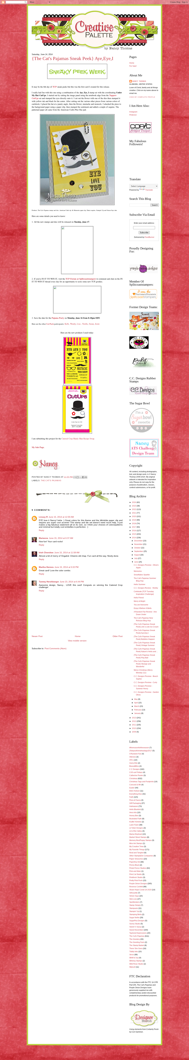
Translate (149, 190)
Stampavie (133, 908)
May (136, 699)
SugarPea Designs (137, 921)
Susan (91, 323)
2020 (134, 516)
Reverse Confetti (136, 887)
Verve (131, 955)
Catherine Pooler (136, 775)
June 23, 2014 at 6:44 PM (72, 582)
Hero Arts (133, 812)
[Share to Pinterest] (85, 477)
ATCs (131, 760)
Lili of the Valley (135, 831)
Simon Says (134, 896)
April (136, 703)
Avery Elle (133, 763)
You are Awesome (141, 605)
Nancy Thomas (139, 81)
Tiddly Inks (133, 952)
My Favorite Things (137, 850)
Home (77, 636)
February (138, 710)
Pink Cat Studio (135, 874)
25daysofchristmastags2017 (140, 751)
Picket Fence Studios (137, 868)
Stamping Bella (135, 914)
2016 (134, 531)
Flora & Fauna (135, 800)
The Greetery (134, 939)
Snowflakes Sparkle (142, 575)
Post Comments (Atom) (55, 648)
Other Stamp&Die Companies (141, 856)
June (136, 562)
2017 (134, 527)
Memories (138, 571)
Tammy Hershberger (49, 582)
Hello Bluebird (135, 809)
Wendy (73, 323)
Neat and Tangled (136, 853)
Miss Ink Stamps (135, 843)
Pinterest (132, 115)
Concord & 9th (135, 785)
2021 (134, 513)
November (138, 544)
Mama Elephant (135, 834)
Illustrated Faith (135, 819)
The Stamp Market (136, 945)
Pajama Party (58, 317)
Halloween (133, 806)
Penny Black (134, 865)
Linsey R (43, 517)
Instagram (133, 112)
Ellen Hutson (134, 791)
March (137, 706)
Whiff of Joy (134, 958)
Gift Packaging (135, 803)
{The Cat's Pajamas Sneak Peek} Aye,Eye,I (72, 58)
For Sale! (133, 66)
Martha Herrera (46, 567)
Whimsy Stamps (135, 961)
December (138, 541)
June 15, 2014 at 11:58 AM (66, 552)
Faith (131, 797)
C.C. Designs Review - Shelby (146, 588)
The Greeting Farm (136, 942)
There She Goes (135, 948)
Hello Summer (139, 584)
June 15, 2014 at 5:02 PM (66, 567)
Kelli (67, 323)
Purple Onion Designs (138, 884)
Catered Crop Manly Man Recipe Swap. (78, 438)
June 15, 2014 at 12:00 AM (61, 517)
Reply (41, 530)
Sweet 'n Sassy (135, 927)
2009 (134, 732)
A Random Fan (135, 754)
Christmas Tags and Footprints (141, 782)
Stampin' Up (134, 911)
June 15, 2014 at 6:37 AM (61, 538)
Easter (132, 788)
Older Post (118, 636)
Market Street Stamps (137, 837)
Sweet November (136, 930)
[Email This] (74, 477)
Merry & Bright (139, 601)
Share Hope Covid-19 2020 (140, 890)
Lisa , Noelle (82, 323)
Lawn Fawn (134, 825)
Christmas (133, 778)
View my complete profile (142, 97)
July (136, 558)
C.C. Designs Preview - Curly (145, 682)
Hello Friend (139, 598)
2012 (134, 721)
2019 (134, 520)
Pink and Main (135, 871)
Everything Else (135, 794)
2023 (134, 506)
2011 (134, 725)
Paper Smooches (136, 859)
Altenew (132, 757)
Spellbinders (134, 902)
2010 (134, 728)
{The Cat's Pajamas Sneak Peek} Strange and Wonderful (144, 664)
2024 (134, 502)
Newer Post (37, 636)
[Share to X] (80, 477)
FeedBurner (149, 237)
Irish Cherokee (46, 552)
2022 (134, 509)
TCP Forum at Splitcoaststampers (81, 278)
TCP (55, 86)
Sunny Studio (134, 924)
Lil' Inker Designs (136, 828)
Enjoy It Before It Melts (142, 608)
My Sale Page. (38, 447)
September (139, 551)
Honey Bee (133, 816)
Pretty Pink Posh (135, 880)
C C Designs (134, 769)
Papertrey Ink (134, 862)
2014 (134, 538)
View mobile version (77, 641)
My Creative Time (136, 846)
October (137, 548)
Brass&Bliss (134, 766)
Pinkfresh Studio (135, 877)
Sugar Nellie (134, 918)
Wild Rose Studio (136, 964)
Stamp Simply (134, 905)
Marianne (43, 538)
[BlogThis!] (77, 477)
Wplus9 (132, 967)
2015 (134, 534)
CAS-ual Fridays (135, 772)
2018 (134, 523)
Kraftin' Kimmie (135, 822)
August (137, 555)
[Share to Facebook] (83, 477)
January (137, 713)
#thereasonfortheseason (139, 748)
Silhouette (133, 893)
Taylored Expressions (138, 933)
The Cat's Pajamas (51, 481)
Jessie (97, 323)
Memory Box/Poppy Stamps (140, 840)
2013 (134, 718)
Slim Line (133, 899)
